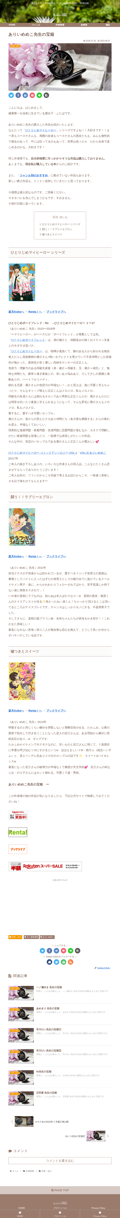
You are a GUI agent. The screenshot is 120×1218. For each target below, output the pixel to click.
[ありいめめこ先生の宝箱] (25, 95)
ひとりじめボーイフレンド (28, 340)
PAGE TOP (61, 1190)
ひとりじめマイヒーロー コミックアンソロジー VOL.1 (42, 452)
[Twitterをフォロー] (56, 962)
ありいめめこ (48, 937)
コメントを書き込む (60, 1160)
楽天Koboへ (16, 311)
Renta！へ (35, 311)
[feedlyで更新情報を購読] (63, 962)
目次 (55, 217)
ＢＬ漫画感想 (32, 937)
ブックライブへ (56, 311)
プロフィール (60, 1208)
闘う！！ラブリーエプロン (57, 229)
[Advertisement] (60, 904)
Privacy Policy (98, 1208)
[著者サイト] (49, 962)
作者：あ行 (16, 937)
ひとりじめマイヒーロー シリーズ (61, 224)
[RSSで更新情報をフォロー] (70, 962)
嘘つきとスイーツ (52, 234)
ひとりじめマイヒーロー (40, 130)
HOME (21, 1208)
